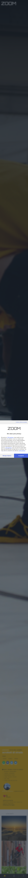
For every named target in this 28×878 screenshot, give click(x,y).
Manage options (7, 455)
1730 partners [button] (10, 437)
